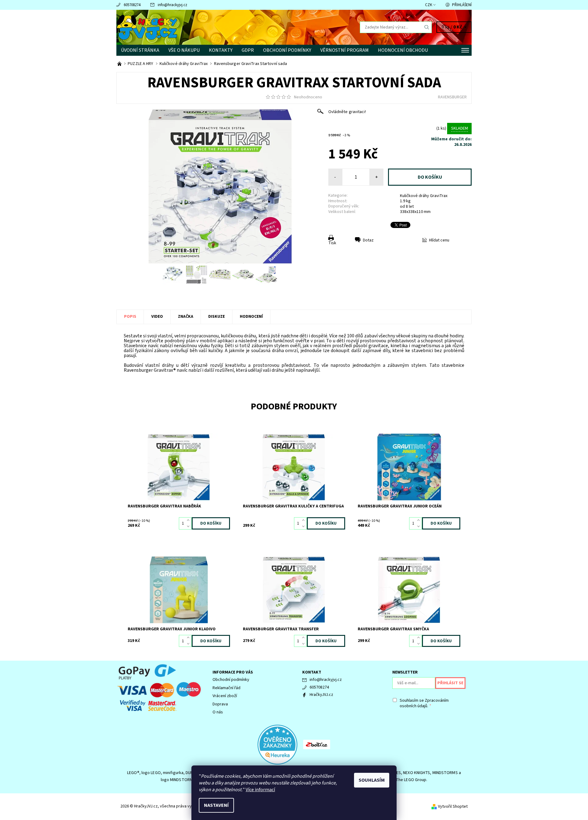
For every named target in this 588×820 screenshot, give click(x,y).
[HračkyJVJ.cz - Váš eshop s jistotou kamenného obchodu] (120, 64)
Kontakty (220, 50)
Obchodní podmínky (287, 50)
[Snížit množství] (189, 526)
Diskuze (216, 316)
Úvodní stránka (140, 50)
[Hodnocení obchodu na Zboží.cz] (316, 744)
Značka (185, 316)
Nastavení (216, 805)
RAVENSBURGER (452, 97)
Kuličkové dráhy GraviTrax (423, 196)
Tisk (332, 243)
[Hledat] (427, 27)
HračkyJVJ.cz (321, 695)
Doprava (220, 704)
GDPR (248, 50)
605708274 (132, 5)
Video (157, 316)
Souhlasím (372, 780)
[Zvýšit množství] (189, 520)
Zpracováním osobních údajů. (424, 703)
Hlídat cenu (439, 240)
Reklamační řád (226, 688)
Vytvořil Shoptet (453, 806)
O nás (218, 712)
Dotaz (368, 240)
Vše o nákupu (184, 50)
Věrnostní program (344, 50)
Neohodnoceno (308, 97)
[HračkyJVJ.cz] (147, 27)
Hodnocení (251, 316)
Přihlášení (462, 5)
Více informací (260, 789)
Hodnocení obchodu (403, 50)
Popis (130, 316)
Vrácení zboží (225, 696)
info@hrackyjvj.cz (172, 5)
